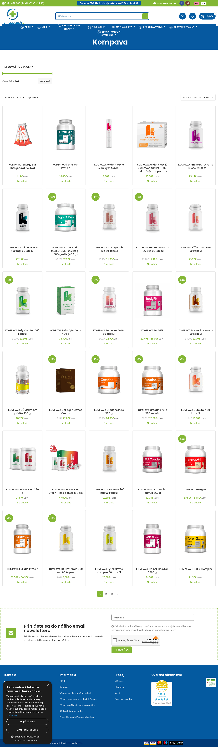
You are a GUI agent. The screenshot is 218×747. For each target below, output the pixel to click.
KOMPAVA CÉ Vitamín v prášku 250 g (22, 411)
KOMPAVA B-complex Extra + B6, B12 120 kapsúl (152, 249)
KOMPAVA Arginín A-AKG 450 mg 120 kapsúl (22, 249)
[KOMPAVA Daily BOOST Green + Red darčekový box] (65, 459)
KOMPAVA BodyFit (152, 330)
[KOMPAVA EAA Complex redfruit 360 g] (152, 459)
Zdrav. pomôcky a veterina (111, 33)
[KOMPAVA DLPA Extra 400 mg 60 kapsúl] (108, 459)
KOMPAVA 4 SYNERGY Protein (66, 166)
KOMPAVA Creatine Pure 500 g (109, 411)
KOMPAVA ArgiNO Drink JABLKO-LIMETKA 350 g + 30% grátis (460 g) (66, 251)
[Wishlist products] (193, 16)
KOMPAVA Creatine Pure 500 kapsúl (152, 411)
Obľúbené (119, 687)
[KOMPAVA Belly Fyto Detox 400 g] (65, 300)
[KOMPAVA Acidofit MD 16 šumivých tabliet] (108, 134)
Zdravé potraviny (184, 26)
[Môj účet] (182, 16)
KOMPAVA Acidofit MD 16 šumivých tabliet (109, 166)
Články (63, 681)
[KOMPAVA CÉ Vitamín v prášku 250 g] (22, 380)
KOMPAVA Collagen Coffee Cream (65, 411)
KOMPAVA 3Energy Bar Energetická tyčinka (22, 166)
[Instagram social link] (187, 3)
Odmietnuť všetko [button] (27, 729)
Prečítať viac (12, 715)
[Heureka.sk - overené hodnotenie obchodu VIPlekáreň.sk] (161, 692)
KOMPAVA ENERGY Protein (22, 569)
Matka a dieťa (124, 26)
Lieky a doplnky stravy (71, 27)
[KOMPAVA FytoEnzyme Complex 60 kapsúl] (108, 539)
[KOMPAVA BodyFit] (152, 300)
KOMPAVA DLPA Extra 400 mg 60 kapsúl (108, 491)
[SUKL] (211, 682)
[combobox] (102, 16)
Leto (44, 26)
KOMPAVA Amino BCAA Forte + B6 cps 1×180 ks (195, 166)
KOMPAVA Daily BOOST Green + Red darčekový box (66, 491)
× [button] (48, 685)
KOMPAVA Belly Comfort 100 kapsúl (22, 332)
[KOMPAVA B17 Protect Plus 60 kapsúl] (195, 217)
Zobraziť (45, 81)
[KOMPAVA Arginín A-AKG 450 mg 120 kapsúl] (22, 217)
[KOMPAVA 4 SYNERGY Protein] (65, 134)
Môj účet (119, 681)
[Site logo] (13, 15)
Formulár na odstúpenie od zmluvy (77, 717)
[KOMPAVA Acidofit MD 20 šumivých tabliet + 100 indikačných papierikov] (152, 134)
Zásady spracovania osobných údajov (78, 699)
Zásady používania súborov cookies (77, 705)
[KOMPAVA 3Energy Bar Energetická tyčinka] (22, 134)
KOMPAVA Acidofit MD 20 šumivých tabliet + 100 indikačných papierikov (152, 168)
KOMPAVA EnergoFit (195, 489)
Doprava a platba (123, 699)
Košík (117, 693)
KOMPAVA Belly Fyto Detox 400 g (66, 332)
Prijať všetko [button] (27, 721)
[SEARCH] (145, 16)
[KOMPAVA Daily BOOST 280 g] (22, 459)
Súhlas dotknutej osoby (71, 711)
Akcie (27, 26)
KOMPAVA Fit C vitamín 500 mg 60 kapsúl (66, 570)
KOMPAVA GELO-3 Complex (195, 569)
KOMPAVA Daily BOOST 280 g (22, 491)
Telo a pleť (98, 26)
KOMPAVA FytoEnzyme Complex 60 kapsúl (109, 570)
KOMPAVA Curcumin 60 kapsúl (195, 411)
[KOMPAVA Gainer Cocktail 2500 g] (152, 539)
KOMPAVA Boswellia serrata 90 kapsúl (195, 332)
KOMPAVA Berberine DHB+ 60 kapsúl (109, 332)
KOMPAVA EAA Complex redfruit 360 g (152, 491)
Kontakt (64, 687)
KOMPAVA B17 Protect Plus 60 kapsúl (195, 249)
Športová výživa (152, 26)
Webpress (77, 743)
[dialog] (27, 712)
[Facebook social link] (181, 3)
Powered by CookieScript (27, 740)
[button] (27, 736)
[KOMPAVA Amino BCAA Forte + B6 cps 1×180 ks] (195, 134)
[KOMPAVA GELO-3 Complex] (195, 539)
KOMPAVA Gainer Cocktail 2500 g (152, 570)
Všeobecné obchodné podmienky (76, 693)
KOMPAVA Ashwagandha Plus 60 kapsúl (109, 249)
